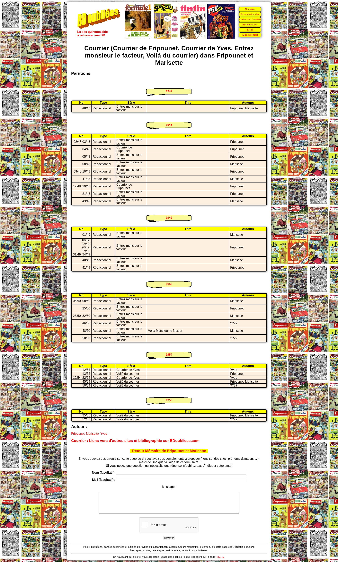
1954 (169, 354)
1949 (169, 217)
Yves (103, 433)
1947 (169, 91)
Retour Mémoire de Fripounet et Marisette (169, 451)
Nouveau (250, 9)
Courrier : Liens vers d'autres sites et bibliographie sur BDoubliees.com (135, 441)
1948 (169, 124)
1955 (169, 400)
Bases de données (250, 14)
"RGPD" (220, 556)
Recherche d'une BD (250, 19)
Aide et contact (250, 34)
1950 (169, 284)
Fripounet (77, 433)
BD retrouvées (249, 24)
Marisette (92, 433)
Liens (250, 29)
